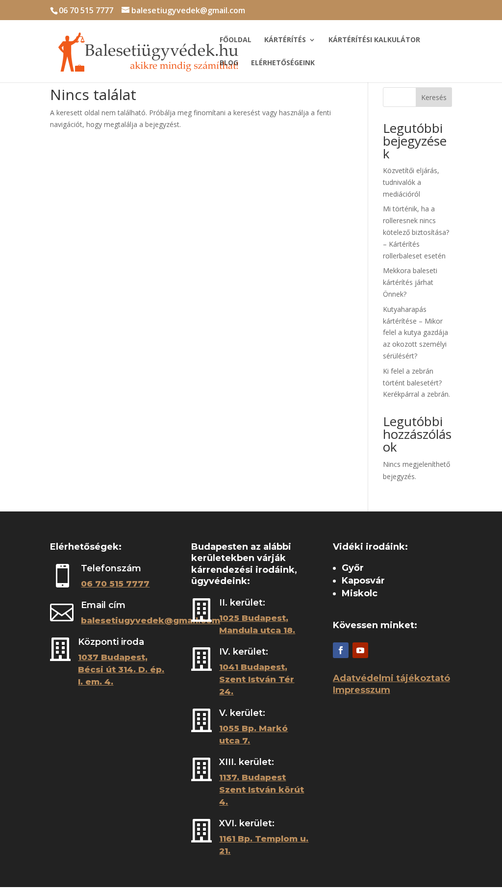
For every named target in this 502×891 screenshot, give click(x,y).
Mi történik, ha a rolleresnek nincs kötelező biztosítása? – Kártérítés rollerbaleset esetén (416, 232)
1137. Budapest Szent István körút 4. (261, 789)
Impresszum (361, 690)
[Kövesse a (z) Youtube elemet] (360, 650)
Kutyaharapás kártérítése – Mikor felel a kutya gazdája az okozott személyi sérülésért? (415, 332)
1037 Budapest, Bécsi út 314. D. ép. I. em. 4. (121, 669)
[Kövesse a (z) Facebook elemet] (341, 650)
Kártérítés (285, 40)
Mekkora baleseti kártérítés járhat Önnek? (410, 282)
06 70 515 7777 (86, 10)
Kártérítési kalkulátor (374, 40)
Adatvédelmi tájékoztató (391, 678)
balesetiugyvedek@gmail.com (150, 620)
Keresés (434, 97)
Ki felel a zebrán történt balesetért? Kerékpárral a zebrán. (416, 382)
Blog (229, 63)
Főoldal (235, 40)
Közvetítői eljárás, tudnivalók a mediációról (411, 182)
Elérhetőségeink (283, 63)
